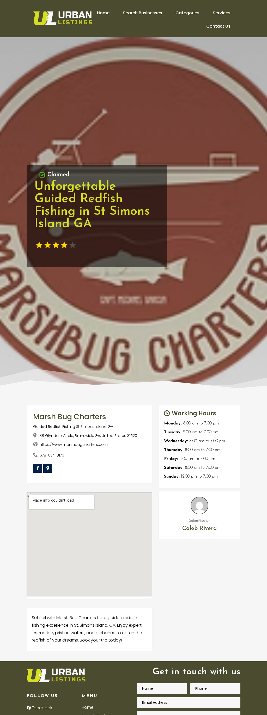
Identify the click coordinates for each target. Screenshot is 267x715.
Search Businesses (142, 13)
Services (221, 13)
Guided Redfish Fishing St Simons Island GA (73, 426)
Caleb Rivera (199, 529)
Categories (187, 13)
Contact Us (218, 26)
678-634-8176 (52, 455)
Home (103, 13)
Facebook (41, 708)
